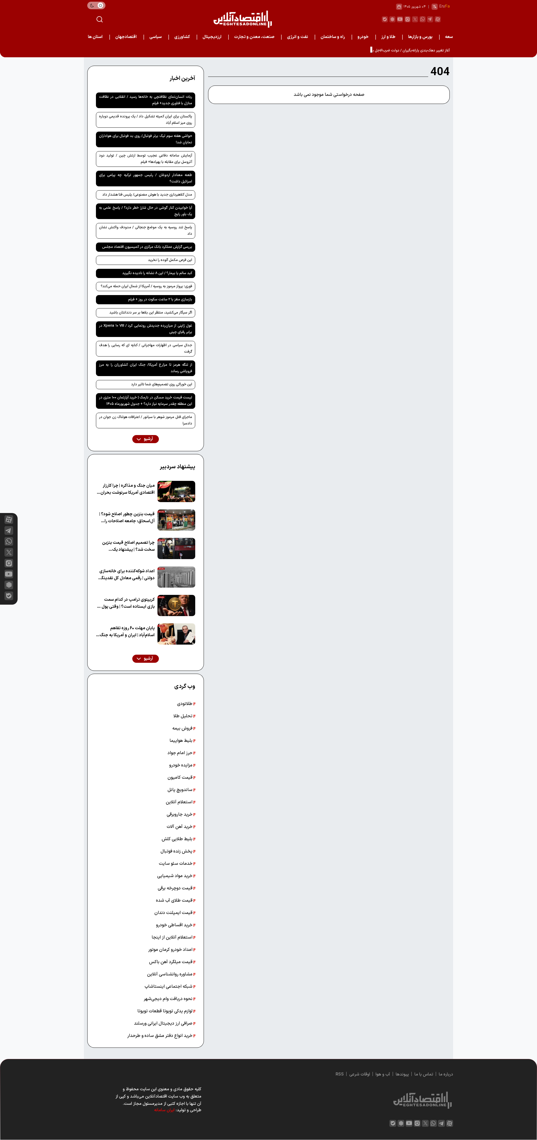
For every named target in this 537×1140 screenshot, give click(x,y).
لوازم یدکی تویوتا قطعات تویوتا (165, 1011)
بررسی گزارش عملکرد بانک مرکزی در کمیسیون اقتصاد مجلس (147, 247)
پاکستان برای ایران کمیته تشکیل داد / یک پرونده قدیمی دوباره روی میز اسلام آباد (145, 120)
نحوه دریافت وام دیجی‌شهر (169, 999)
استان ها (95, 37)
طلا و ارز (388, 37)
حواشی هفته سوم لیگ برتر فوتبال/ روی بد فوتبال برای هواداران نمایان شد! (145, 139)
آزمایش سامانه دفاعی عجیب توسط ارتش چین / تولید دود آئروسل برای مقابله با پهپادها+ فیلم (145, 159)
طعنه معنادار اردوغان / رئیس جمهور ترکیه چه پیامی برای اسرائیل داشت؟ (145, 178)
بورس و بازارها (420, 37)
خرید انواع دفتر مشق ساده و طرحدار (160, 1035)
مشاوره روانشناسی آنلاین (170, 974)
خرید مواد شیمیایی (175, 876)
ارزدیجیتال (212, 37)
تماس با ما (423, 1074)
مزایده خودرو (181, 765)
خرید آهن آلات (180, 826)
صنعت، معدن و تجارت (254, 37)
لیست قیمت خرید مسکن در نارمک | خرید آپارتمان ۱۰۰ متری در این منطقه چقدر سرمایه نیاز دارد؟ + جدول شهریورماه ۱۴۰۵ (145, 401)
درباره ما (446, 1074)
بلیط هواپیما (181, 740)
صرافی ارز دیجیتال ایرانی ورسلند (164, 1023)
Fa (447, 7)
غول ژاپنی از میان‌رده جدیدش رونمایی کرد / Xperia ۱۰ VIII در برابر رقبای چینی (145, 329)
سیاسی (155, 37)
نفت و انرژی (297, 37)
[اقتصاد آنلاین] (242, 19)
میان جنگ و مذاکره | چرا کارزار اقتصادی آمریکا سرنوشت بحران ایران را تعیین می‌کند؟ (127, 489)
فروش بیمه (183, 728)
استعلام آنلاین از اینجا (173, 937)
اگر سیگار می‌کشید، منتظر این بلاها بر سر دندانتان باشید (150, 312)
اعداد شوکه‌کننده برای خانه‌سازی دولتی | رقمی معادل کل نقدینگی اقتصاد (126, 575)
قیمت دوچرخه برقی (176, 888)
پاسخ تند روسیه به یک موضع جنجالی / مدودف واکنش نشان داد (145, 231)
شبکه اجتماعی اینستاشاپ (169, 986)
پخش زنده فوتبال (177, 851)
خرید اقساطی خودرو (175, 925)
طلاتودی (185, 703)
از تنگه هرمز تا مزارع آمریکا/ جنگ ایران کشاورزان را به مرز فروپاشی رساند (145, 368)
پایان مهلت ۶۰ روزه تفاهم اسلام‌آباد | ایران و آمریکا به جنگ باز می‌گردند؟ (127, 632)
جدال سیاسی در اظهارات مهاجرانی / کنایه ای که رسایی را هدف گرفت (145, 349)
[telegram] (430, 19)
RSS (340, 1074)
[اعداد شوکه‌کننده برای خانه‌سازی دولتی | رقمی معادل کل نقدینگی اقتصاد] (176, 577)
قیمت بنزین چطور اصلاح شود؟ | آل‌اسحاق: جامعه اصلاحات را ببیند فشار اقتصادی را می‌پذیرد (127, 518)
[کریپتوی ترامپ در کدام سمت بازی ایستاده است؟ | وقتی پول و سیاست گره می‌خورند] (176, 605)
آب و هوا (383, 1074)
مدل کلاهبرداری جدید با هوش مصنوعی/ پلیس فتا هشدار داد (147, 195)
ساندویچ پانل (181, 790)
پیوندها (402, 1074)
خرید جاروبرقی (180, 814)
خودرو (363, 37)
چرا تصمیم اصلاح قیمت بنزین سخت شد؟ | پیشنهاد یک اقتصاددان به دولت (128, 546)
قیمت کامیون (181, 777)
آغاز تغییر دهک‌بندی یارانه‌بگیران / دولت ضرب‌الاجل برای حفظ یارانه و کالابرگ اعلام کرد (387, 50)
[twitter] (415, 19)
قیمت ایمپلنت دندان (174, 912)
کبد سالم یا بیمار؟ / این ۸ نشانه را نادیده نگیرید (157, 273)
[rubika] (392, 19)
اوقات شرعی (359, 1074)
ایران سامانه (164, 1110)
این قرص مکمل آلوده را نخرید (170, 260)
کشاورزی (182, 37)
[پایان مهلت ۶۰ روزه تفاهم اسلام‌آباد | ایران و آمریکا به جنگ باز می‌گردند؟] (176, 634)
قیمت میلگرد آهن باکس (171, 962)
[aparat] (438, 19)
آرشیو (148, 439)
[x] (8, 552)
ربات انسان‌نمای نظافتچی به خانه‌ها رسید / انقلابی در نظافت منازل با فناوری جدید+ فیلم (145, 100)
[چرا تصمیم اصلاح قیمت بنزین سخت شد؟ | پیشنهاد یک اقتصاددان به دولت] (176, 548)
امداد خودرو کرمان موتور (171, 949)
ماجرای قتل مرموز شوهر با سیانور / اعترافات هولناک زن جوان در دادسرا (145, 420)
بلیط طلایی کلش (178, 839)
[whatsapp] (423, 19)
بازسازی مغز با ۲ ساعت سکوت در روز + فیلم (160, 299)
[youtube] (400, 19)
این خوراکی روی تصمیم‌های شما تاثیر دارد (161, 384)
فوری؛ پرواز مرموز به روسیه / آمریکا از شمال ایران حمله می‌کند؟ (146, 286)
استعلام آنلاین (180, 802)
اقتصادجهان (126, 37)
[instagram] (407, 19)
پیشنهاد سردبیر (177, 467)
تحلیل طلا (183, 716)
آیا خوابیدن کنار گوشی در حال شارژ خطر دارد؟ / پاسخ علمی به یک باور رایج (145, 211)
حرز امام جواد (181, 753)
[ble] (385, 19)
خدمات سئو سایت (176, 863)
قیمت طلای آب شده (175, 900)
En (441, 7)
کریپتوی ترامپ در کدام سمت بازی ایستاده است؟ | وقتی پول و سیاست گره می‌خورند (126, 603)
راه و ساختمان (333, 37)
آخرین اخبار (182, 78)
